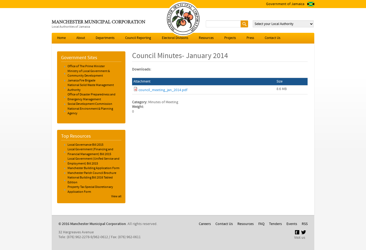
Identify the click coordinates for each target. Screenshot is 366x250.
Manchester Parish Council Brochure (92, 173)
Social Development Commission (90, 104)
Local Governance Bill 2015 (85, 145)
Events (291, 224)
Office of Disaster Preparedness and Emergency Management (91, 97)
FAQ (261, 224)
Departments (105, 38)
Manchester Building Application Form (93, 168)
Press (250, 38)
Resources (206, 38)
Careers (205, 224)
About (80, 38)
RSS (305, 224)
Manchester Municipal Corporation (98, 22)
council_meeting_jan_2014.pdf (163, 90)
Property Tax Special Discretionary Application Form (90, 189)
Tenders (275, 224)
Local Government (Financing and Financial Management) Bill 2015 (90, 151)
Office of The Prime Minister (86, 66)
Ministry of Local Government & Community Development (89, 73)
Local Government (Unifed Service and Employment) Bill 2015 (93, 161)
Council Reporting (138, 38)
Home (61, 38)
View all (116, 196)
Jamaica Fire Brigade (81, 80)
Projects (230, 38)
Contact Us (272, 38)
